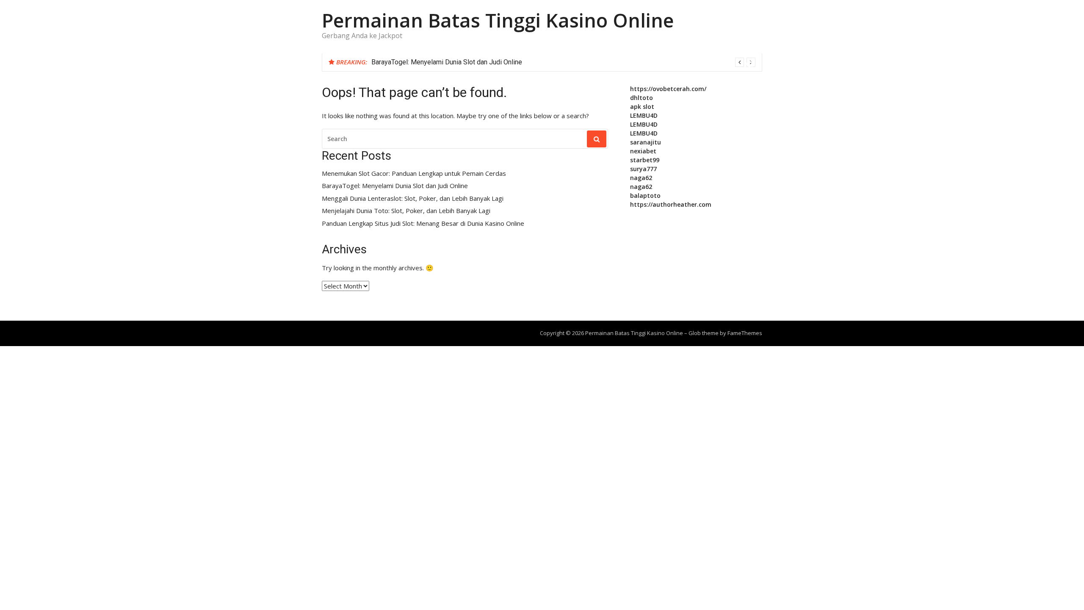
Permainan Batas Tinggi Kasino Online (498, 20)
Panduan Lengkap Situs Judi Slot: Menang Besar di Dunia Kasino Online (423, 223)
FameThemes (744, 333)
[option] (563, 62)
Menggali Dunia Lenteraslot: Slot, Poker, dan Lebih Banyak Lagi (412, 198)
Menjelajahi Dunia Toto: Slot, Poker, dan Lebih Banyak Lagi (406, 211)
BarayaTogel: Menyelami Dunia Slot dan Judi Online (446, 62)
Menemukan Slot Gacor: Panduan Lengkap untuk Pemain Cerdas (414, 173)
